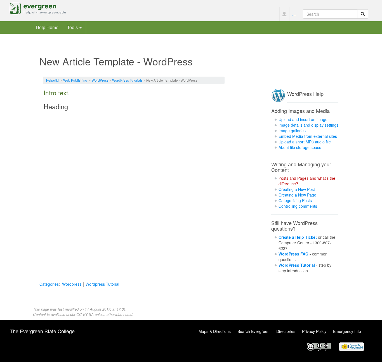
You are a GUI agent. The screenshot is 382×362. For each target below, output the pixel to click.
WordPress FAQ (293, 254)
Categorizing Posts (295, 200)
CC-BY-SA (85, 314)
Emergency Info (347, 331)
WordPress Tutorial (297, 265)
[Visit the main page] (38, 8)
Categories (49, 284)
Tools (73, 27)
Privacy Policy (314, 331)
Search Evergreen (253, 331)
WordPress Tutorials (127, 80)
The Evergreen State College (42, 331)
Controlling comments (298, 206)
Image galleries (292, 130)
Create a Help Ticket (298, 237)
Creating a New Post (297, 189)
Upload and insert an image (303, 119)
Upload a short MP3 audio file (305, 142)
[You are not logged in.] (284, 14)
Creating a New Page (297, 195)
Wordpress (71, 284)
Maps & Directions (215, 331)
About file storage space (300, 147)
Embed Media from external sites (308, 136)
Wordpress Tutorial (102, 284)
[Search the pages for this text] (362, 14)
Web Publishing (75, 80)
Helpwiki (52, 80)
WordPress (100, 80)
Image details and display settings (308, 125)
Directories (285, 331)
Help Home (47, 27)
